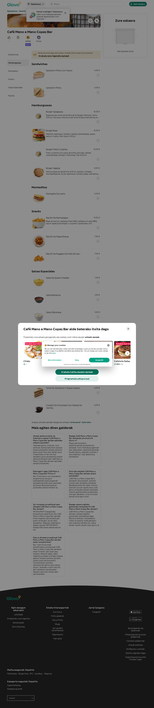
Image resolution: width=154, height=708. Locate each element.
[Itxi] (128, 329)
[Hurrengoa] (127, 353)
